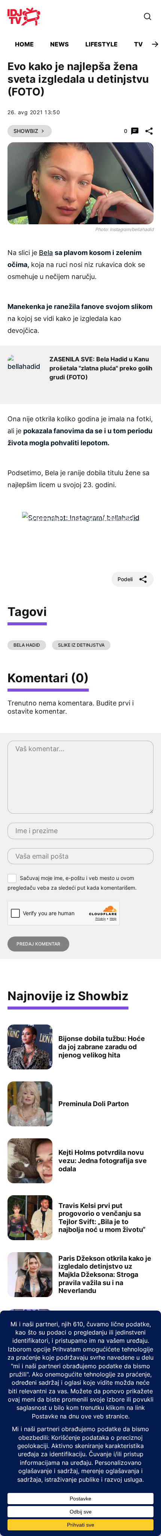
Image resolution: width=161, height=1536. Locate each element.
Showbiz (25, 131)
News (59, 44)
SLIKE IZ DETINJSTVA (81, 645)
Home (24, 44)
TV (138, 44)
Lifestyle (101, 44)
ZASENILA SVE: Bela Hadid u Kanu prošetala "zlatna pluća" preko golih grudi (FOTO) (100, 368)
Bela (46, 252)
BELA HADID (26, 645)
